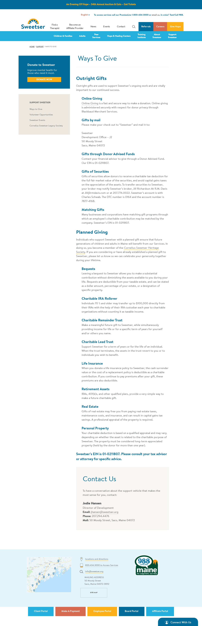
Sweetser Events (37, 120)
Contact (121, 26)
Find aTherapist (54, 27)
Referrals (146, 26)
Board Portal (131, 611)
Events (106, 26)
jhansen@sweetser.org (104, 512)
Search (133, 26)
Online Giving (90, 103)
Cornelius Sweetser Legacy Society (46, 126)
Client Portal (41, 611)
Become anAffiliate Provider (75, 27)
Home (32, 47)
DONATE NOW (44, 79)
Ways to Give (36, 109)
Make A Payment (70, 611)
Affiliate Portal (160, 611)
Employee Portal (102, 611)
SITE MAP (93, 592)
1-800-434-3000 (140, 15)
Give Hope (175, 26)
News (93, 26)
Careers (160, 26)
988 (181, 15)
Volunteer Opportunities (41, 115)
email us (156, 15)
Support (40, 47)
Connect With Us (181, 622)
